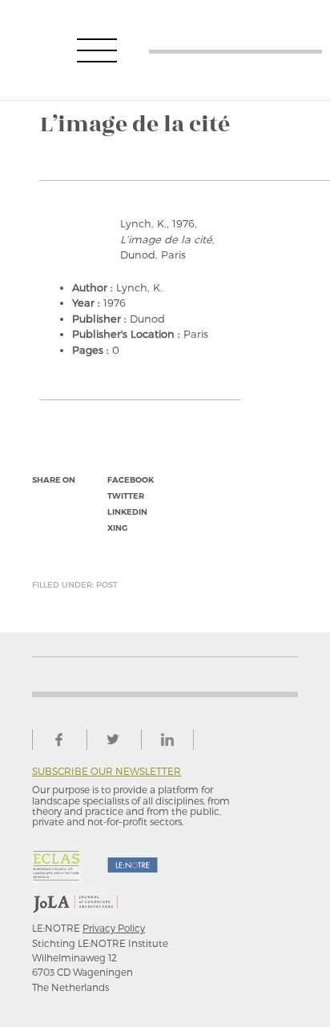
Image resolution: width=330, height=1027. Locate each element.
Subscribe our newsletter (106, 771)
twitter (125, 496)
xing (117, 528)
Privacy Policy (113, 927)
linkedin (127, 512)
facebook (130, 480)
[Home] (235, 50)
